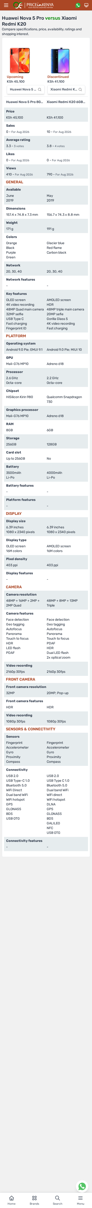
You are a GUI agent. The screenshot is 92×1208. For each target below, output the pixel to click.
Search (57, 1203)
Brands (34, 1203)
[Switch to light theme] (86, 5)
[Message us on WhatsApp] (78, 5)
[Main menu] (6, 5)
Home (12, 1203)
